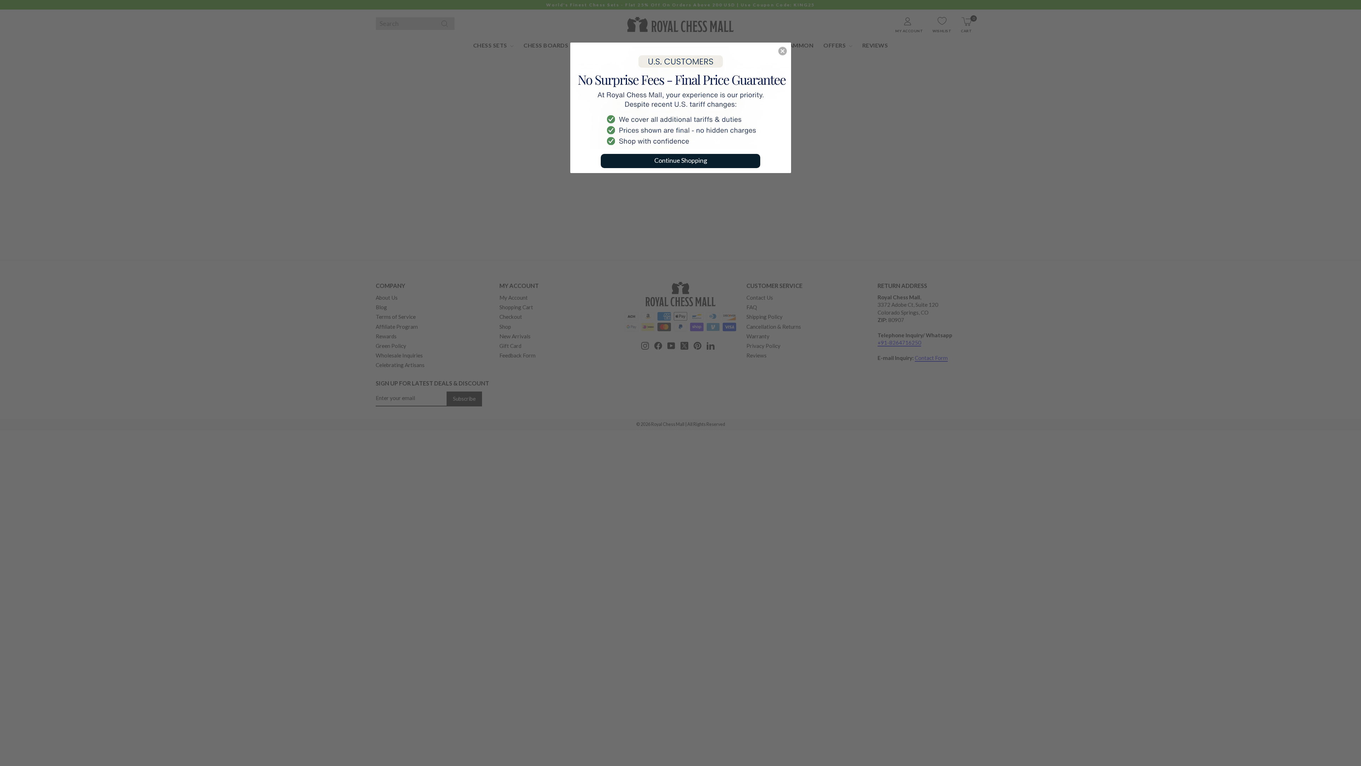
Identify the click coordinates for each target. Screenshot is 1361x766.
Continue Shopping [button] (680, 160)
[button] (782, 51)
